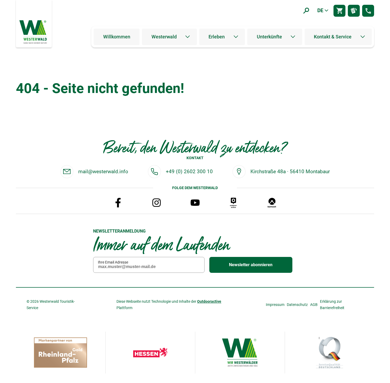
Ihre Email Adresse (113, 262)
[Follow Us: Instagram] (156, 202)
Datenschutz (297, 304)
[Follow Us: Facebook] (118, 202)
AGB (314, 304)
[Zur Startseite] (33, 31)
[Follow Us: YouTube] (195, 202)
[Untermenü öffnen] (187, 36)
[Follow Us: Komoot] (272, 202)
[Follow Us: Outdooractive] (233, 202)
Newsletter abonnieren (250, 264)
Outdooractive (209, 301)
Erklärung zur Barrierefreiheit (332, 304)
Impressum (275, 304)
